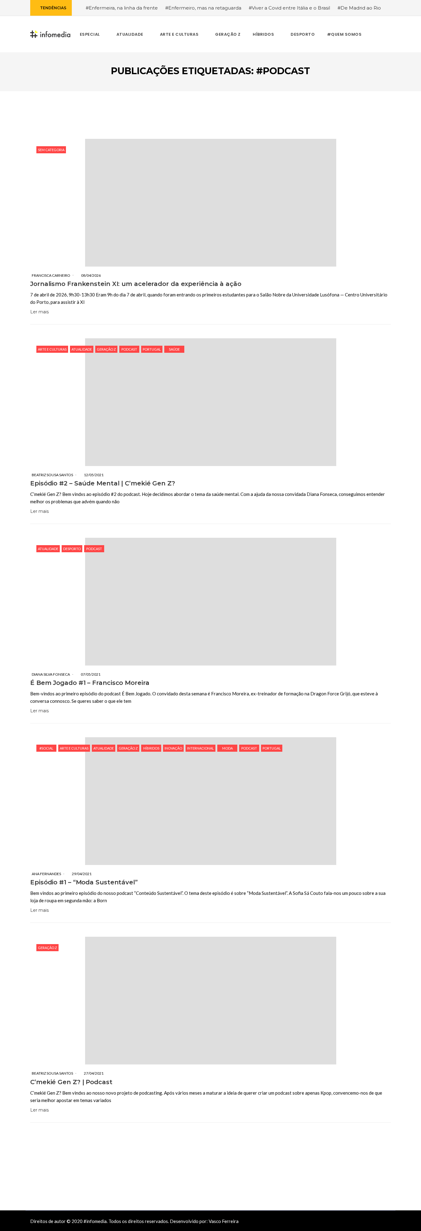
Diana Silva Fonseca (51, 674)
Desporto (72, 549)
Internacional (200, 748)
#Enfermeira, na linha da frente (122, 8)
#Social (46, 748)
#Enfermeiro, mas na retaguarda (203, 8)
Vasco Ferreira (224, 1221)
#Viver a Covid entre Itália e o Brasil (289, 8)
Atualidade (82, 349)
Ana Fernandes (46, 873)
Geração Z (106, 349)
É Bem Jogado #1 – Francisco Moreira (89, 682)
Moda (227, 748)
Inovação (173, 748)
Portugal (152, 349)
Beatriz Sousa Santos (52, 475)
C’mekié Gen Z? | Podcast (71, 1082)
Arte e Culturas (52, 349)
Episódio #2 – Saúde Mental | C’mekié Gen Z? (102, 483)
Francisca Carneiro (51, 275)
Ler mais (39, 312)
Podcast (129, 349)
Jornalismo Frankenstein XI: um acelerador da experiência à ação (135, 284)
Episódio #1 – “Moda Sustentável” (84, 882)
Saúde (174, 349)
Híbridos (151, 748)
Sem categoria (51, 150)
